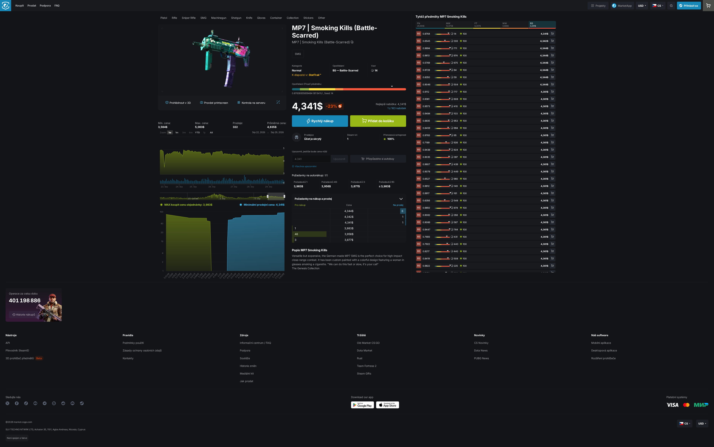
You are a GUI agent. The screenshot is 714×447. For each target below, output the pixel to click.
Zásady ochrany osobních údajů (142, 350)
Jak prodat (246, 381)
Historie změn (248, 365)
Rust (359, 358)
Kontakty (128, 358)
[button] (163, 18)
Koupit (19, 5)
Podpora (45, 5)
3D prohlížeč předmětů (20, 358)
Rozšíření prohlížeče (603, 358)
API (8, 342)
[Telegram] (44, 403)
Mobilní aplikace (601, 342)
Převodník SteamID (17, 350)
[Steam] (82, 403)
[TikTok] (26, 403)
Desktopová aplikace (604, 350)
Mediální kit (247, 373)
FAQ (57, 5)
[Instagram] (54, 403)
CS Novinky (481, 342)
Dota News (481, 350)
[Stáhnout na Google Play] (362, 404)
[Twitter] (7, 403)
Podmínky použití (133, 342)
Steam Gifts (364, 373)
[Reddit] (63, 403)
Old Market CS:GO (368, 342)
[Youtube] (35, 403)
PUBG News (481, 358)
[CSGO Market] (5, 5)
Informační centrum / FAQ (255, 342)
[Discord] (72, 403)
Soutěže (245, 358)
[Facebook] (17, 403)
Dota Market (364, 350)
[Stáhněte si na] (387, 404)
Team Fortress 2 (367, 365)
